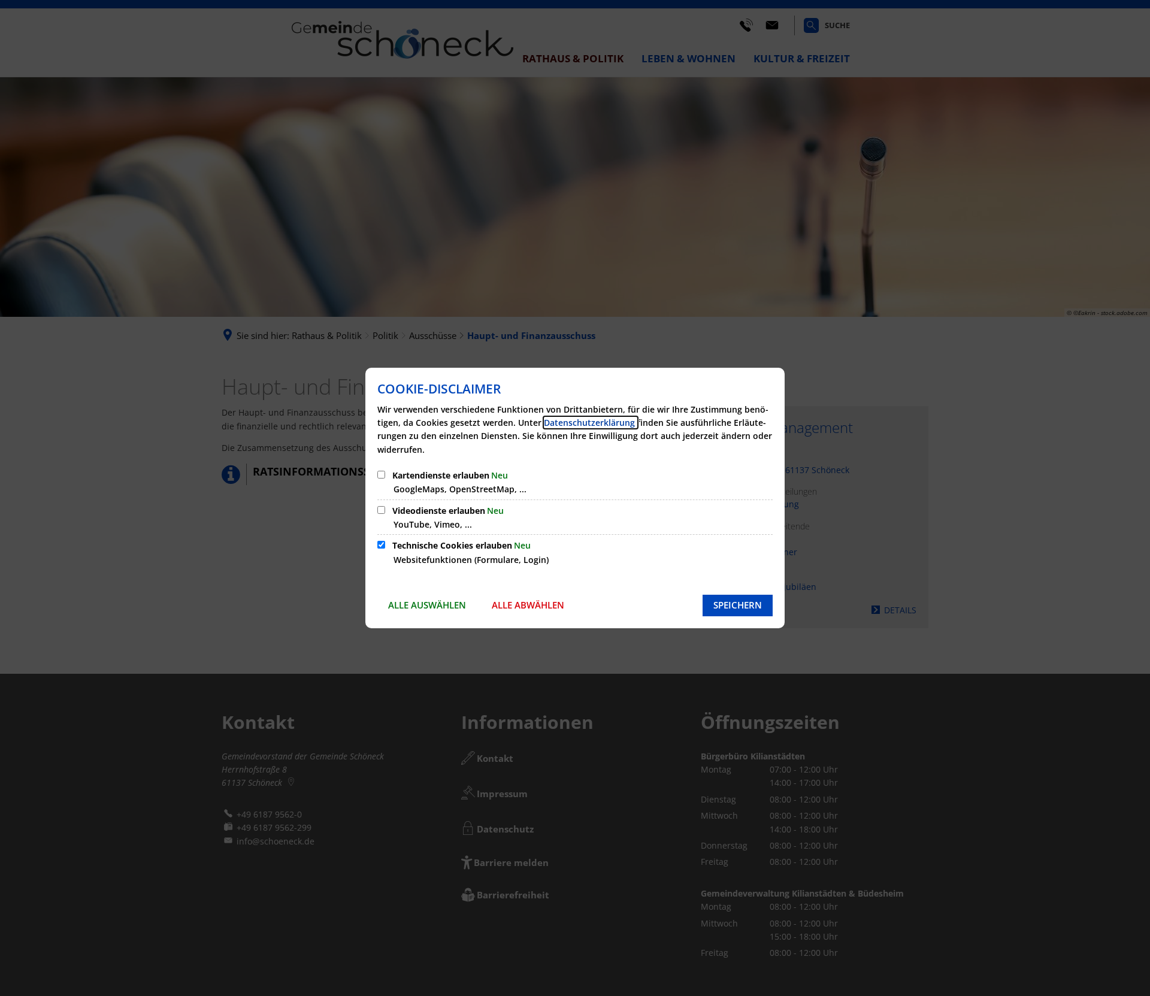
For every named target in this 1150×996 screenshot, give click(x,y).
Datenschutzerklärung (590, 422)
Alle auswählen (427, 605)
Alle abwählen (528, 605)
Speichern (737, 605)
